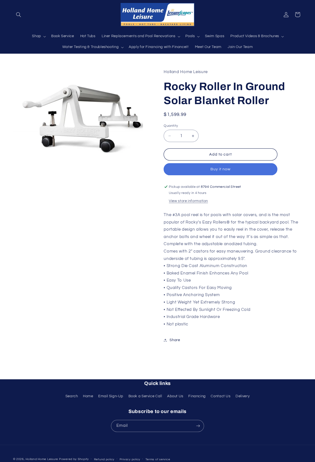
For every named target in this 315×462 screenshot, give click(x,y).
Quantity (171, 125)
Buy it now (220, 169)
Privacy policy (130, 459)
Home (88, 396)
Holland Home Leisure (42, 459)
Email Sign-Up (110, 396)
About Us (175, 396)
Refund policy (104, 459)
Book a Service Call (145, 396)
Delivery (243, 396)
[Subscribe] (198, 426)
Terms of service (157, 459)
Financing (197, 396)
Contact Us (220, 396)
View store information (188, 201)
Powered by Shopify (74, 459)
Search (71, 396)
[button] (18, 14)
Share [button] (175, 340)
